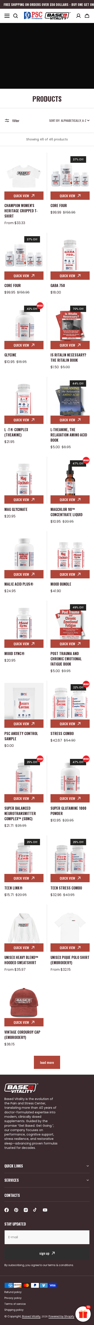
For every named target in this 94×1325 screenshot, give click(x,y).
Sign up (44, 1253)
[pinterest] (16, 1210)
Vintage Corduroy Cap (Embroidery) (22, 1034)
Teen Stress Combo (66, 888)
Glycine (10, 355)
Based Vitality (31, 1316)
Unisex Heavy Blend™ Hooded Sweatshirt (21, 960)
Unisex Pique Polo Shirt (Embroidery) (69, 960)
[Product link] (24, 189)
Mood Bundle (60, 584)
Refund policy (13, 1292)
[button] (87, 15)
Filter (15, 120)
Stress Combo (62, 733)
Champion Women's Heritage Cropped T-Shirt (21, 211)
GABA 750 (57, 285)
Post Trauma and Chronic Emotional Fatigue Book (66, 659)
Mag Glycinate (16, 509)
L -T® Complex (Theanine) (16, 432)
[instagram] (26, 1210)
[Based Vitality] (47, 15)
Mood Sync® (14, 653)
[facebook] (6, 1210)
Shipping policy (14, 1310)
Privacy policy (13, 1298)
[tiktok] (35, 1210)
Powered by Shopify (61, 1316)
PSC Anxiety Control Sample (21, 736)
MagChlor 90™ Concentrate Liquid (66, 512)
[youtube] (45, 1210)
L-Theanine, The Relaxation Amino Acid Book (68, 435)
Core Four (58, 205)
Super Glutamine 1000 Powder (68, 811)
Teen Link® (13, 888)
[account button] (78, 15)
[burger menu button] (7, 15)
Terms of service (15, 1304)
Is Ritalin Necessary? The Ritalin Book (68, 357)
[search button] (15, 15)
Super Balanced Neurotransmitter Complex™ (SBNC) (20, 813)
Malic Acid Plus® (18, 584)
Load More (47, 1062)
